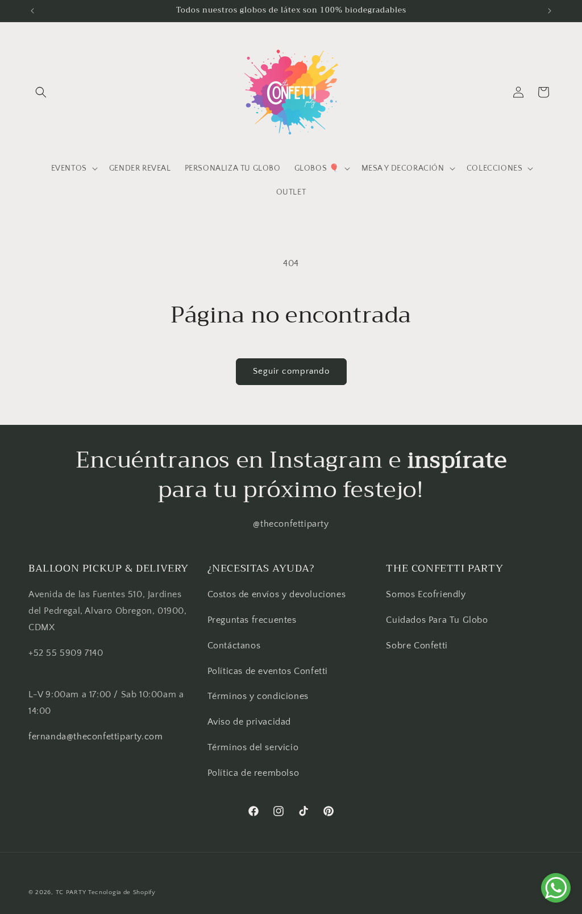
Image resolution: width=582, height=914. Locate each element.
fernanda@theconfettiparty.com (95, 736)
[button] (40, 92)
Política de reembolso (253, 773)
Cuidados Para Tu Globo (437, 620)
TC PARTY (71, 892)
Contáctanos (234, 645)
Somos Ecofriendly (427, 594)
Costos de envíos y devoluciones (276, 594)
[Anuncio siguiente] (549, 11)
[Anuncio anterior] (32, 11)
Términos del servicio (253, 747)
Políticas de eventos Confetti (267, 671)
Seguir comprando (291, 371)
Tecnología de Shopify (122, 892)
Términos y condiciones (258, 696)
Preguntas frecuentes (252, 620)
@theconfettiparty (291, 524)
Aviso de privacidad (249, 722)
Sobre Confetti (416, 645)
